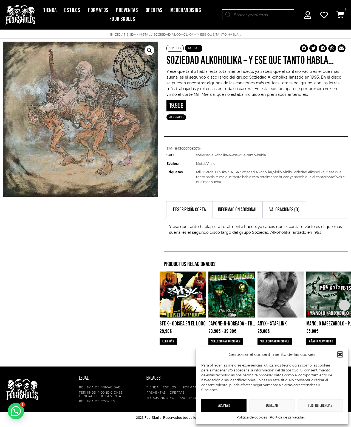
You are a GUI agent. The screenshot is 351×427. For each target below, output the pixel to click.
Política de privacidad (287, 417)
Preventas (127, 10)
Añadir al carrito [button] (321, 341)
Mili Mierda (205, 172)
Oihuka (221, 172)
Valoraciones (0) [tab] (284, 209)
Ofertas (154, 10)
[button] (340, 354)
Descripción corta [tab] (189, 209)
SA (237, 172)
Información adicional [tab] (237, 209)
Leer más (168, 341)
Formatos (98, 10)
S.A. (230, 172)
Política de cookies (251, 417)
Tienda (49, 10)
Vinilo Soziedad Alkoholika (303, 172)
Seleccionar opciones (225, 341)
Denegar (272, 405)
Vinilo (175, 48)
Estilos (72, 10)
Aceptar (224, 405)
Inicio (115, 34)
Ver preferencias (320, 405)
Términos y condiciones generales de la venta (101, 394)
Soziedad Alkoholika (256, 172)
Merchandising (185, 10)
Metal (145, 34)
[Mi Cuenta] (308, 15)
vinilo (277, 172)
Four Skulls (122, 19)
